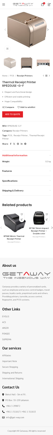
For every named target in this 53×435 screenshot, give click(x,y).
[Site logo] (23, 4)
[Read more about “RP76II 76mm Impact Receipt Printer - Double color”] (46, 219)
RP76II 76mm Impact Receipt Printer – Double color (39, 231)
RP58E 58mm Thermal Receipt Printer (14, 237)
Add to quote (12, 114)
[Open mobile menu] (4, 4)
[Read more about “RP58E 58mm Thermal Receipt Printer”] (21, 219)
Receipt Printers (25, 75)
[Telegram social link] (25, 144)
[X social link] (14, 144)
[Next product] (49, 75)
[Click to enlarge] (7, 49)
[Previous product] (43, 75)
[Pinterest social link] (18, 144)
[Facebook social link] (10, 144)
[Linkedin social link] (21, 144)
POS (12, 75)
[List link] (26, 316)
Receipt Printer (21, 135)
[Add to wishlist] (21, 214)
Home (5, 75)
